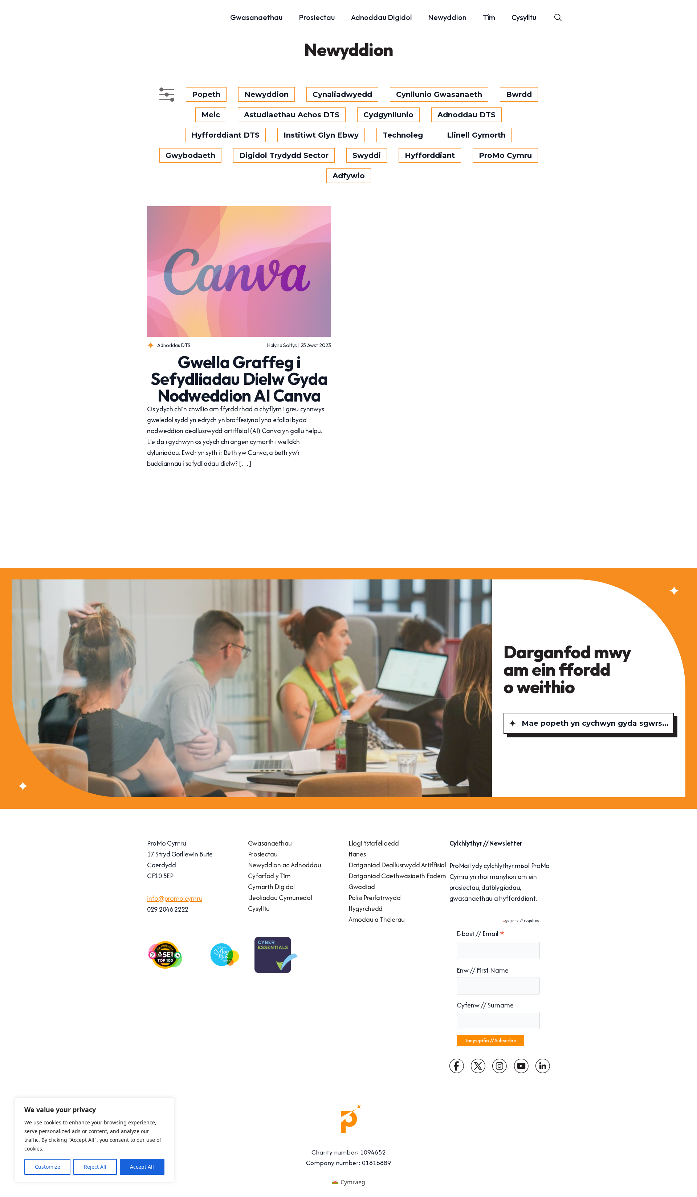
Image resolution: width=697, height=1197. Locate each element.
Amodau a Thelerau (376, 919)
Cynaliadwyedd (342, 94)
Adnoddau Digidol (381, 17)
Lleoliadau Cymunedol (280, 898)
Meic (210, 114)
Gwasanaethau (256, 17)
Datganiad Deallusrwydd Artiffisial (397, 865)
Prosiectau (317, 17)
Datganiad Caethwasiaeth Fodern (397, 876)
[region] (94, 1140)
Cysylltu (523, 17)
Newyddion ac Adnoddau (284, 865)
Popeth (206, 94)
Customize (47, 1166)
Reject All (95, 1166)
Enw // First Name (483, 970)
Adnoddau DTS (466, 114)
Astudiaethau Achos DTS (291, 114)
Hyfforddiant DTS (225, 135)
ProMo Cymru (505, 155)
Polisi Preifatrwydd (374, 898)
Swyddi (366, 155)
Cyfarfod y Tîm (269, 876)
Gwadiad (361, 887)
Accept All (142, 1166)
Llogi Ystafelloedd (373, 843)
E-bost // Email (481, 934)
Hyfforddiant (430, 155)
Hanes (357, 854)
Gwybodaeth (190, 155)
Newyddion (447, 17)
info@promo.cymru (174, 898)
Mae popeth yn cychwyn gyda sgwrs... (595, 723)
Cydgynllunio (388, 114)
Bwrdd (519, 94)
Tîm (489, 17)
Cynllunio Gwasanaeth (439, 94)
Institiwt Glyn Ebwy (321, 135)
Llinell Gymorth (476, 135)
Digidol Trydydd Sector (284, 155)
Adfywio (349, 175)
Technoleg (403, 135)
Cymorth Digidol (271, 887)
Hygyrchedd (365, 908)
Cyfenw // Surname (485, 1005)
